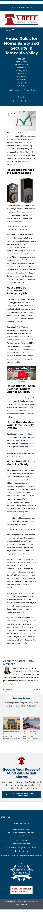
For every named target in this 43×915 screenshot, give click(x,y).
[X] (18, 100)
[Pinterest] (29, 100)
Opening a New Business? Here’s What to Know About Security (11, 734)
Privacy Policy (5, 855)
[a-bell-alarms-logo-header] (21, 14)
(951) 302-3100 (21, 840)
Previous (8, 690)
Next (36, 690)
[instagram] (19, 851)
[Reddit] (21, 100)
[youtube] (23, 851)
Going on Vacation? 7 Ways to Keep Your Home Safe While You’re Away (31, 734)
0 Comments (17, 738)
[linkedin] (27, 851)
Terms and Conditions (18, 855)
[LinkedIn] (25, 100)
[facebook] (15, 851)
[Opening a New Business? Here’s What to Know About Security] (11, 718)
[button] (5, 728)
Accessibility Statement (34, 855)
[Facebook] (14, 100)
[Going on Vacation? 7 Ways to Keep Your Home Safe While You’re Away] (31, 718)
